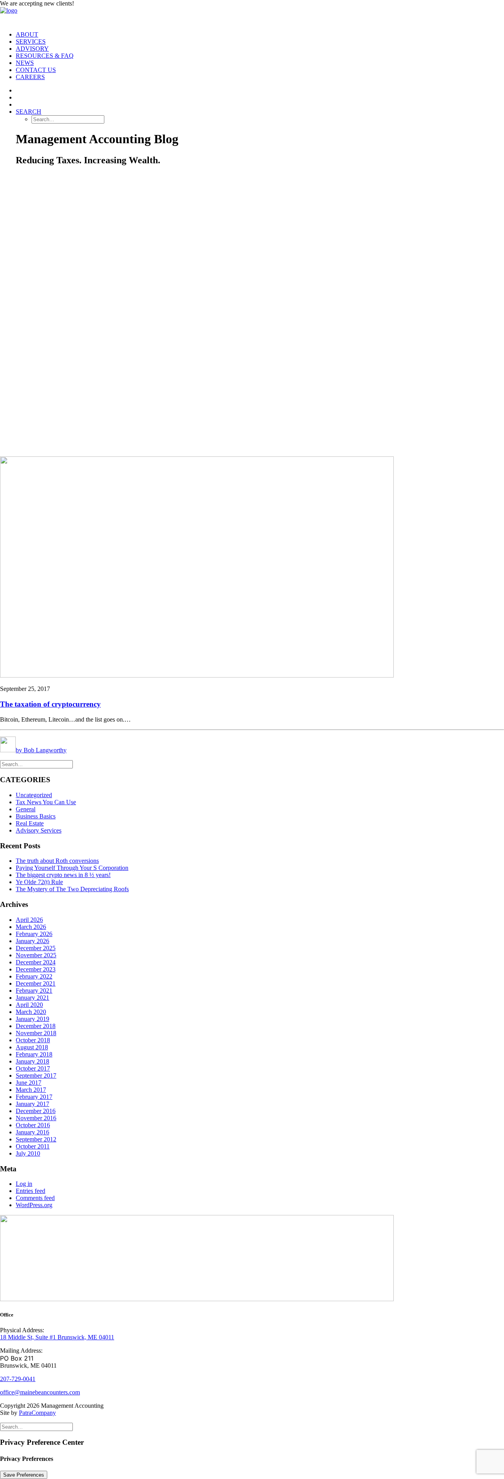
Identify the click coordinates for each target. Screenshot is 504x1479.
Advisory (32, 48)
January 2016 (32, 1132)
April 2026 (29, 919)
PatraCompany (37, 1412)
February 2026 (34, 934)
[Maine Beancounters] (252, 16)
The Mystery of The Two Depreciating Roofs (72, 889)
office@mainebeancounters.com (40, 1392)
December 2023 (36, 969)
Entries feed (30, 1190)
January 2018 (32, 1061)
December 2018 (36, 1026)
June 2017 (28, 1082)
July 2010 (28, 1153)
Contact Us (36, 69)
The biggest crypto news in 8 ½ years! (63, 875)
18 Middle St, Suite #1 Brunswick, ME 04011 (57, 1337)
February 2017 (34, 1096)
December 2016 (36, 1111)
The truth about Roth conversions (57, 860)
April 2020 (29, 1004)
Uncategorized (34, 795)
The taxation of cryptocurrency (50, 704)
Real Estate (30, 823)
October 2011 (33, 1146)
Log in (24, 1183)
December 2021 (36, 983)
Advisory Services (38, 830)
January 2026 (32, 941)
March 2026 (31, 926)
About (27, 34)
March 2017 (31, 1089)
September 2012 (36, 1139)
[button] (28, 111)
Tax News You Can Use (46, 802)
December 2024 (36, 962)
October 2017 (33, 1068)
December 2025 (36, 948)
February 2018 (34, 1054)
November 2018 (36, 1033)
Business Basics (36, 816)
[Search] (36, 764)
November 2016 (36, 1118)
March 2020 (31, 1011)
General (25, 809)
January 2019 (32, 1019)
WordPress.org (34, 1205)
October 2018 (33, 1040)
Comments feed (35, 1198)
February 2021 (34, 990)
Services (31, 41)
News (25, 62)
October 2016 (33, 1125)
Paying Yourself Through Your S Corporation (72, 867)
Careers (30, 77)
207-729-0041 (17, 1379)
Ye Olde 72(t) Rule (39, 882)
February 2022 (34, 976)
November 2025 (36, 955)
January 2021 (32, 997)
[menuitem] (260, 34)
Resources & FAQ (45, 55)
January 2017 (32, 1103)
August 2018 (32, 1047)
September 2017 (36, 1075)
